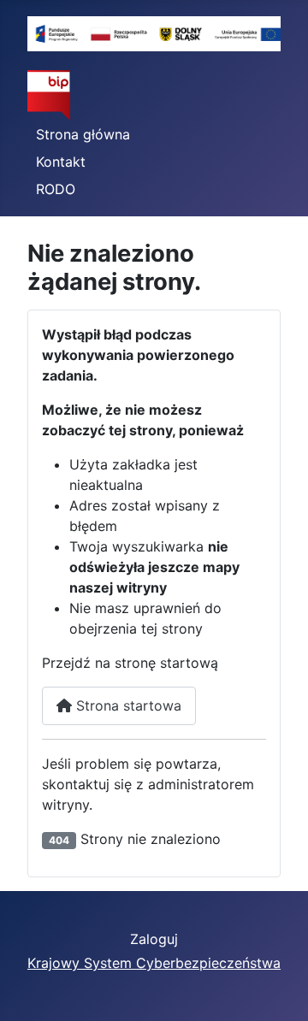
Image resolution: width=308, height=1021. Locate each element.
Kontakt (60, 161)
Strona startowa (126, 705)
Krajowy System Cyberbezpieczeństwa (154, 962)
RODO (55, 189)
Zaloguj (154, 938)
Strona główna (83, 134)
